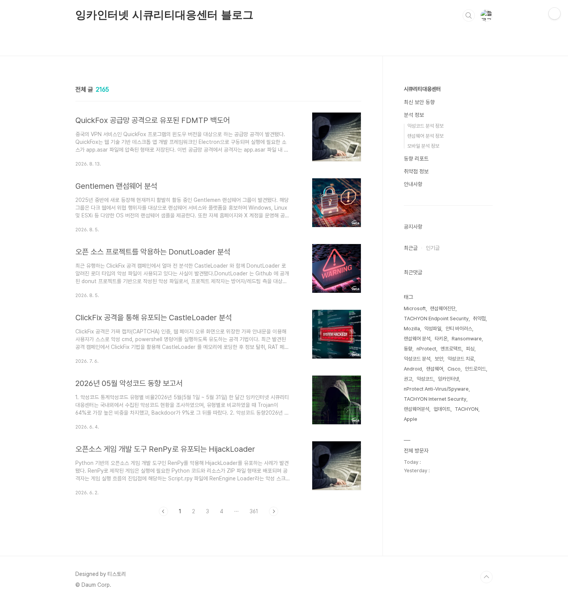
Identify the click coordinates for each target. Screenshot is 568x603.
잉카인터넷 (448, 379)
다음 (273, 511)
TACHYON (466, 409)
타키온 (441, 339)
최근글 (411, 248)
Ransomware (467, 339)
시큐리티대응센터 (422, 89)
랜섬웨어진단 (443, 308)
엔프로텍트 (451, 349)
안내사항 (413, 184)
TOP (486, 577)
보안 (439, 359)
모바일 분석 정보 (423, 146)
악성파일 (432, 328)
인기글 (433, 248)
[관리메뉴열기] (554, 13)
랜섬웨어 (434, 369)
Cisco (454, 369)
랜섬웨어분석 (416, 409)
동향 (408, 349)
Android (413, 369)
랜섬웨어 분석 (417, 339)
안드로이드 (475, 369)
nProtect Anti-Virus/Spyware (436, 389)
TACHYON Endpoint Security (436, 318)
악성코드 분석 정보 (425, 126)
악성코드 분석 (417, 359)
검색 (468, 15)
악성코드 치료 (460, 359)
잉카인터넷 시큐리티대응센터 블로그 (164, 15)
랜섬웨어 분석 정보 (425, 136)
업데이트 (442, 409)
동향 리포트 (416, 158)
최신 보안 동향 (419, 102)
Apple (410, 419)
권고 (408, 379)
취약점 (479, 318)
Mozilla (412, 328)
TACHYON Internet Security (435, 399)
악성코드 (425, 379)
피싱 (470, 349)
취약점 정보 (416, 171)
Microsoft (415, 308)
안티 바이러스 (459, 328)
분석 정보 (414, 115)
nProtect (426, 349)
